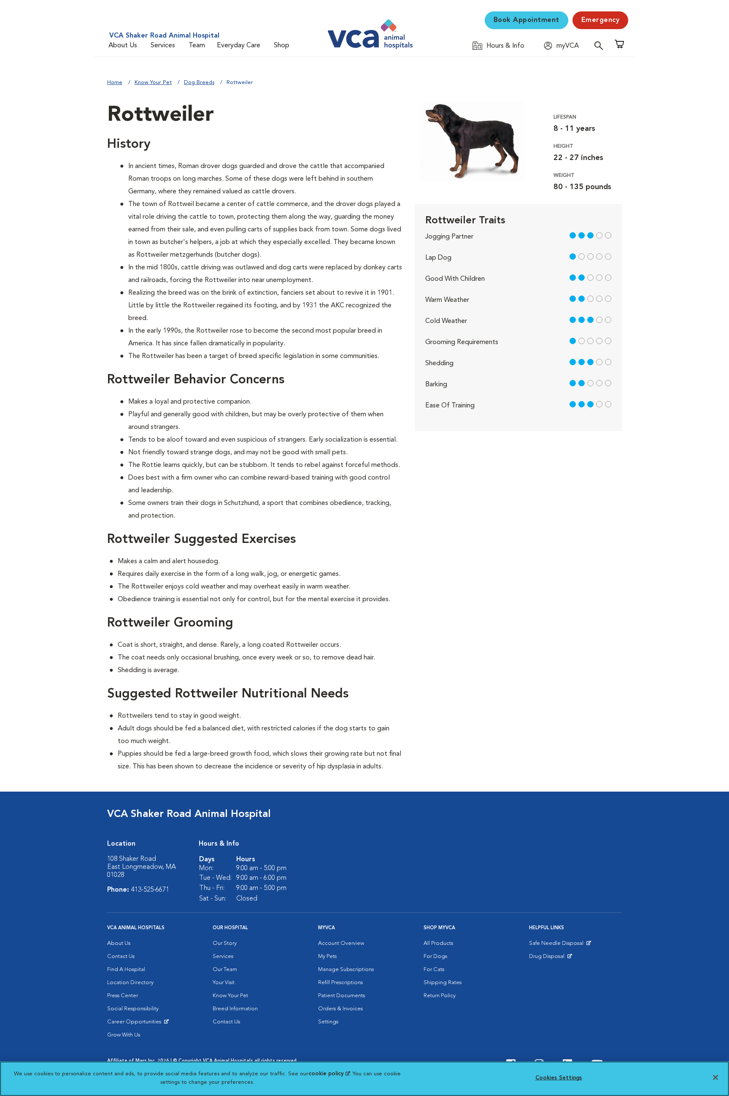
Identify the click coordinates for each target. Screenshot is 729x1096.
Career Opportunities (135, 1023)
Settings (328, 1022)
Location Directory (130, 982)
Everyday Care (238, 45)
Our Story (225, 943)
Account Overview (341, 943)
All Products (438, 943)
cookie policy (329, 1074)
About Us (122, 45)
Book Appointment (526, 20)
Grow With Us (123, 1035)
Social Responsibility (133, 1009)
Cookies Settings (558, 1078)
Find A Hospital (126, 969)
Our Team (225, 969)
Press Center (122, 995)
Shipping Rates (443, 982)
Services (163, 45)
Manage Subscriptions (346, 969)
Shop (281, 45)
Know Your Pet (153, 82)
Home (114, 82)
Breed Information (235, 1009)
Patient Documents (341, 995)
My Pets (327, 956)
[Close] (715, 1077)
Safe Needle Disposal (557, 945)
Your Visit (224, 982)
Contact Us (121, 956)
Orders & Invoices (340, 1009)
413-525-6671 (150, 890)
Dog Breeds (199, 82)
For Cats (434, 969)
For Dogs (435, 956)
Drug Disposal (550, 958)
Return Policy (440, 995)
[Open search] (600, 45)
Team (197, 45)
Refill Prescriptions (340, 982)
